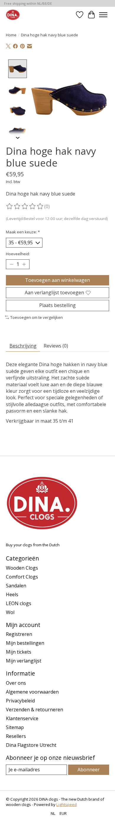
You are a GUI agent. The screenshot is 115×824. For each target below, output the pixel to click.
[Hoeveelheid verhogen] (24, 264)
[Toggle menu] (103, 15)
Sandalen (16, 585)
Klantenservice (22, 718)
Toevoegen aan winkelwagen (57, 280)
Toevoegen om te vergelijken (36, 317)
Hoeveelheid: (18, 253)
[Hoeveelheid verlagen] (11, 264)
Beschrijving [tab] (23, 345)
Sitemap (15, 727)
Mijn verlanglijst (23, 660)
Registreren (19, 634)
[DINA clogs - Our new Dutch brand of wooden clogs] (13, 15)
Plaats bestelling (57, 305)
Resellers (16, 736)
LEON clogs (18, 603)
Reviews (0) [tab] (56, 345)
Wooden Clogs (22, 568)
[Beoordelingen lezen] (25, 206)
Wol (10, 612)
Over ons (16, 683)
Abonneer (89, 769)
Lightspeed (66, 804)
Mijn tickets (18, 652)
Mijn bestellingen (25, 643)
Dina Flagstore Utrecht (31, 745)
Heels (12, 594)
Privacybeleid (20, 700)
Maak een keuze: (23, 232)
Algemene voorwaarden (32, 692)
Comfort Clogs (22, 576)
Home (11, 35)
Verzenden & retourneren (34, 709)
